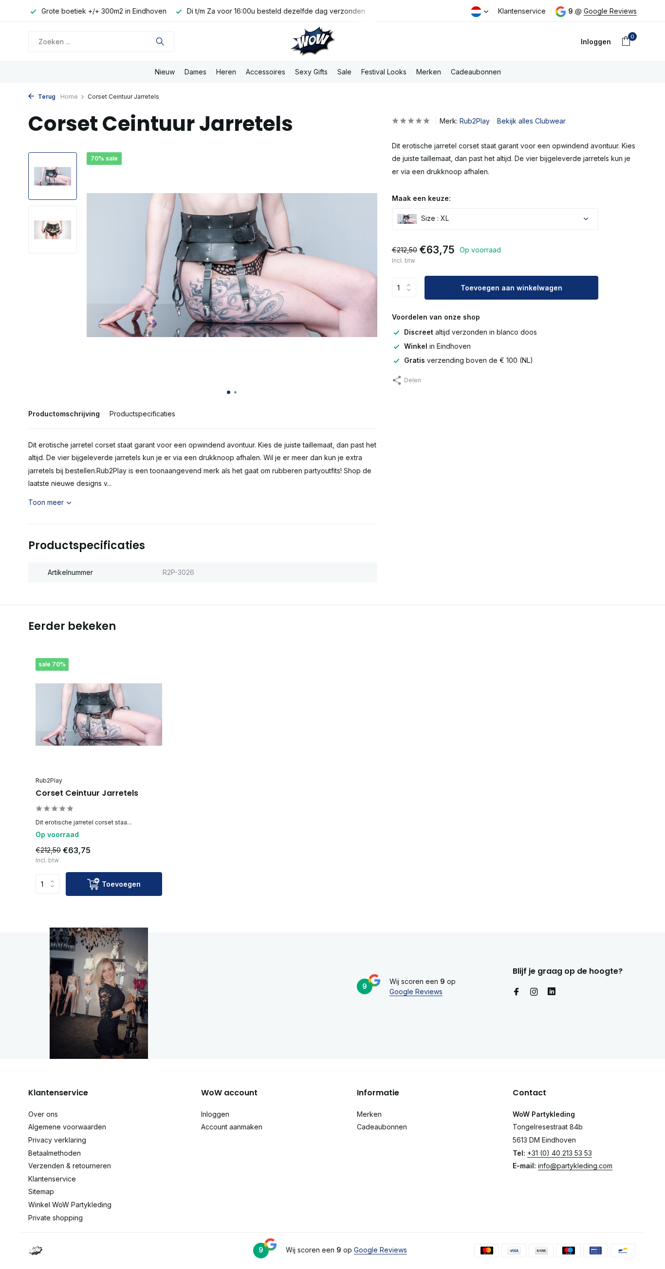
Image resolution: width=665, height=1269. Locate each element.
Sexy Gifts (311, 72)
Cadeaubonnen (476, 72)
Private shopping (55, 1218)
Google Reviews (610, 11)
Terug (46, 96)
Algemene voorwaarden (67, 1127)
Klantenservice (522, 11)
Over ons (43, 1114)
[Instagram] (534, 992)
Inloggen (215, 1114)
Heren (226, 72)
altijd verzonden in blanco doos (470, 332)
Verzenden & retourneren (69, 1166)
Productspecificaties (142, 414)
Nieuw (165, 72)
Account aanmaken (231, 1127)
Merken (428, 72)
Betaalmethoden (54, 1153)
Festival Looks (383, 72)
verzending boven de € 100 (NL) (468, 360)
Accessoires (265, 72)
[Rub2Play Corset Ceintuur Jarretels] (99, 714)
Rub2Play (475, 121)
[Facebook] (516, 992)
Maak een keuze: (421, 198)
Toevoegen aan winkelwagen (511, 288)
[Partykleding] (332, 41)
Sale (344, 72)
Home (69, 96)
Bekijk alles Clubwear (531, 121)
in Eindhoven (437, 346)
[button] (228, 392)
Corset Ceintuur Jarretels (87, 793)
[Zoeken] (160, 41)
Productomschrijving (64, 414)
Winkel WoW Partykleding (69, 1204)
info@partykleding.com (575, 1166)
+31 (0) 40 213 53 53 (559, 1153)
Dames (195, 72)
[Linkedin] (551, 992)
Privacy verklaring (57, 1140)
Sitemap (41, 1191)
